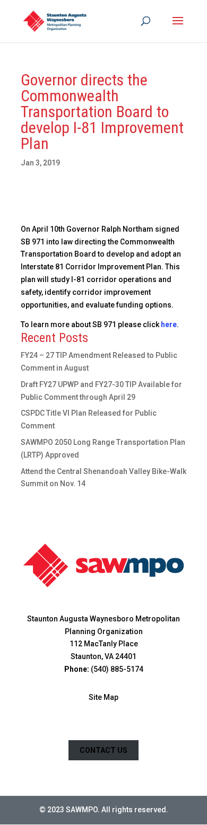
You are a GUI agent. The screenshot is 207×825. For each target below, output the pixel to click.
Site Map (103, 697)
